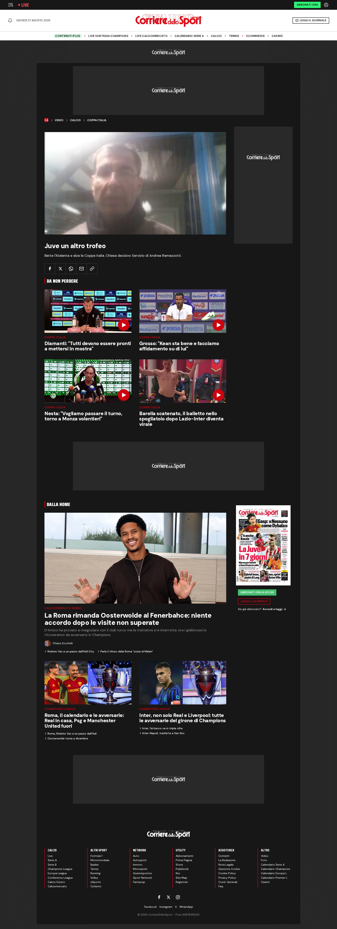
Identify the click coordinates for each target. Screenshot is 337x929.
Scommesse (255, 36)
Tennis (234, 36)
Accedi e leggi (272, 609)
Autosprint (140, 860)
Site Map (181, 877)
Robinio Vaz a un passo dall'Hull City (71, 651)
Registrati (182, 882)
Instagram (166, 907)
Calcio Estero (56, 882)
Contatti (223, 856)
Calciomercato (57, 886)
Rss (178, 873)
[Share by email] (81, 269)
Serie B (52, 864)
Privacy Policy (227, 877)
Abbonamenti (184, 856)
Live (25, 5)
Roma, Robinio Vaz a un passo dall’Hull (72, 733)
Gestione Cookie (229, 869)
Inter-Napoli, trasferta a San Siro (163, 733)
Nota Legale (226, 864)
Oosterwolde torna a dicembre (68, 738)
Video (59, 120)
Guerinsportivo (142, 873)
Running (95, 873)
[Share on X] (60, 269)
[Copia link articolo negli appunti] (92, 269)
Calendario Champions (275, 869)
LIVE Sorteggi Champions (108, 36)
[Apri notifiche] (10, 20)
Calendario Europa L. (274, 873)
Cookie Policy (227, 873)
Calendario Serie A (189, 36)
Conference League (60, 877)
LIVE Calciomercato (151, 36)
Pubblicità (182, 869)
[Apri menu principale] (10, 5)
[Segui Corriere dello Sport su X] (168, 897)
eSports (95, 882)
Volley (94, 877)
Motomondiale (99, 860)
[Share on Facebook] (50, 269)
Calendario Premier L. (274, 877)
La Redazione (226, 860)
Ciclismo (95, 886)
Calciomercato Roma (62, 608)
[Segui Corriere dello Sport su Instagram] (178, 897)
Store (179, 864)
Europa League (57, 873)
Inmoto (137, 864)
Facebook (150, 907)
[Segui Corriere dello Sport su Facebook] (159, 897)
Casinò (277, 36)
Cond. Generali (227, 882)
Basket (94, 864)
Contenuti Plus (67, 36)
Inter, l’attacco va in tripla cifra (162, 728)
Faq (220, 886)
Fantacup (139, 882)
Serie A (52, 860)
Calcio (216, 36)
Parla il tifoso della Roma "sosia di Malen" (126, 651)
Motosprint (140, 869)
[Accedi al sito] (326, 5)
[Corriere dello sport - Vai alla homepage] (168, 20)
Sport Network (142, 877)
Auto (136, 856)
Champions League (59, 709)
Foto (264, 860)
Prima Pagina (184, 860)
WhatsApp (186, 907)
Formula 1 (96, 856)
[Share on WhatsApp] (71, 269)
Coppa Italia (96, 120)
